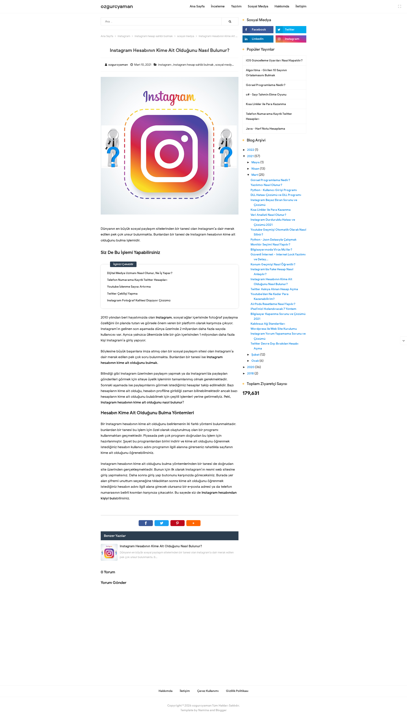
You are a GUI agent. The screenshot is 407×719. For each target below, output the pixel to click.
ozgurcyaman (202, 705)
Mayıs (255, 162)
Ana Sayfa (197, 6)
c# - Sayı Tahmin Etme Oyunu (266, 94)
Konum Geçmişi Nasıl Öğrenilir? (273, 264)
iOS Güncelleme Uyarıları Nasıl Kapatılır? (274, 60)
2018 (250, 373)
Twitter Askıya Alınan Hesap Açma (274, 289)
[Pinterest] (177, 523)
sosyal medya (224, 64)
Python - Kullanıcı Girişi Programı (274, 190)
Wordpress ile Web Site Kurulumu (274, 329)
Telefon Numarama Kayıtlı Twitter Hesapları (137, 280)
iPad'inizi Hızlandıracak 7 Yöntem (273, 309)
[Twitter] (162, 523)
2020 (251, 367)
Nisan (255, 168)
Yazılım (236, 6)
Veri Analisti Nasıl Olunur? (268, 215)
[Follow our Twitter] (291, 29)
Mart (255, 175)
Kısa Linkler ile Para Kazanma (266, 104)
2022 (251, 150)
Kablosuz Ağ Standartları (268, 324)
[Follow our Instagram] (291, 39)
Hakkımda (282, 6)
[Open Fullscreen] (399, 6)
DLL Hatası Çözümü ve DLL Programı (276, 195)
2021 (250, 156)
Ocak (255, 361)
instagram (165, 64)
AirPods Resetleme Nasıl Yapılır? (273, 304)
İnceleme (218, 6)
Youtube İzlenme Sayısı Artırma (129, 286)
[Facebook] (146, 523)
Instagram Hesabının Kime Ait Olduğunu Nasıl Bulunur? (161, 546)
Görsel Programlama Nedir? (265, 85)
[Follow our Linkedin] (258, 39)
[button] (193, 523)
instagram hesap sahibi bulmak (193, 64)
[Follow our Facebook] (258, 29)
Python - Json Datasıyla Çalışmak (273, 239)
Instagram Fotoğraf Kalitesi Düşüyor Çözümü (138, 300)
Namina (203, 710)
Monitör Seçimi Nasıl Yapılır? (270, 244)
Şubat (255, 354)
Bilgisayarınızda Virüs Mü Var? (271, 249)
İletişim (300, 6)
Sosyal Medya (258, 6)
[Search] (230, 21)
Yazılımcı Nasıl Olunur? (266, 185)
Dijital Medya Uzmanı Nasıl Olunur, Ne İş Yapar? (139, 273)
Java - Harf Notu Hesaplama (265, 128)
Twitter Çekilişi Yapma (122, 293)
